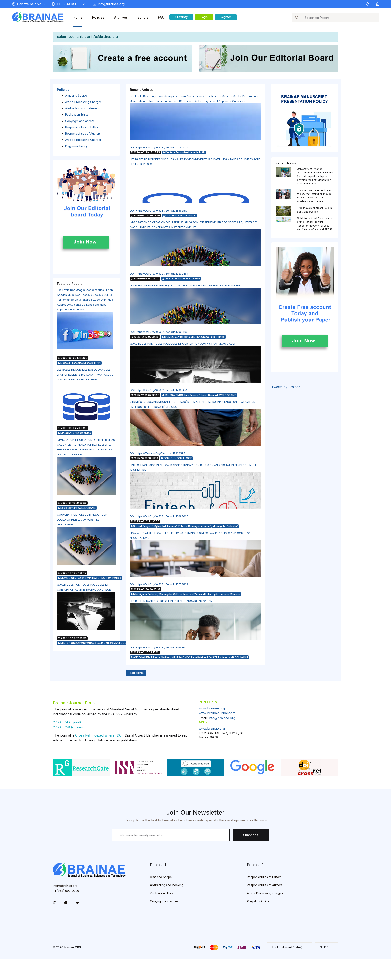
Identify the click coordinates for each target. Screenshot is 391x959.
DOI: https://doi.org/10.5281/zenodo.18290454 (159, 273)
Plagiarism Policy (76, 146)
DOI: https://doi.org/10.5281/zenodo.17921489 (159, 331)
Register (226, 17)
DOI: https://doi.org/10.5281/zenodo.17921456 (159, 390)
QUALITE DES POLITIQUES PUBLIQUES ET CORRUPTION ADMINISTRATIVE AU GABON (84, 587)
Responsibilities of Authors (83, 133)
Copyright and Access (165, 901)
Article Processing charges (265, 893)
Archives (121, 17)
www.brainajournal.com (217, 713)
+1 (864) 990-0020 (72, 4)
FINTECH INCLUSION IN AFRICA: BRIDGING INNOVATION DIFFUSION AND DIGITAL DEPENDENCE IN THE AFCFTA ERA (193, 467)
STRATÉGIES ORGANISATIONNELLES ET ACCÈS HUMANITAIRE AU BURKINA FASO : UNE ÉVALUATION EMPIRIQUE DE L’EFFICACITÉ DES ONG (192, 404)
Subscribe (251, 835)
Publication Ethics (76, 114)
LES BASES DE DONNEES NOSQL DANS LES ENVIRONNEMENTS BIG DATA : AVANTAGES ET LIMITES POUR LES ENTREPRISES (86, 374)
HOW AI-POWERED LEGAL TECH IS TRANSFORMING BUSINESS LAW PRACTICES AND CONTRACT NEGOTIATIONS (191, 535)
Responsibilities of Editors (82, 127)
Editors (142, 17)
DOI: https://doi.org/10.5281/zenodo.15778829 (159, 584)
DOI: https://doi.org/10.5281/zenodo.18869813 (159, 210)
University (181, 17)
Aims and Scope (76, 95)
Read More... (136, 672)
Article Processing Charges (83, 102)
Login (204, 17)
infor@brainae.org (65, 885)
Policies (98, 17)
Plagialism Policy (258, 901)
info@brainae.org (111, 4)
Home (77, 17)
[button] (377, 4)
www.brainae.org (212, 708)
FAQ (161, 17)
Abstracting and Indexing (82, 108)
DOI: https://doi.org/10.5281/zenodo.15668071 (159, 647)
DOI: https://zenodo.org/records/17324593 (157, 453)
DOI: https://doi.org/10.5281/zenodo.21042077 (159, 147)
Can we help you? (31, 4)
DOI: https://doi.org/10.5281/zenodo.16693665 (159, 516)
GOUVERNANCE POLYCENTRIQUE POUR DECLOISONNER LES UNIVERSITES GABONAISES (82, 519)
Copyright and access (80, 121)
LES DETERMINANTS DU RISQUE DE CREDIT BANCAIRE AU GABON (171, 601)
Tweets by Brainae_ (286, 387)
